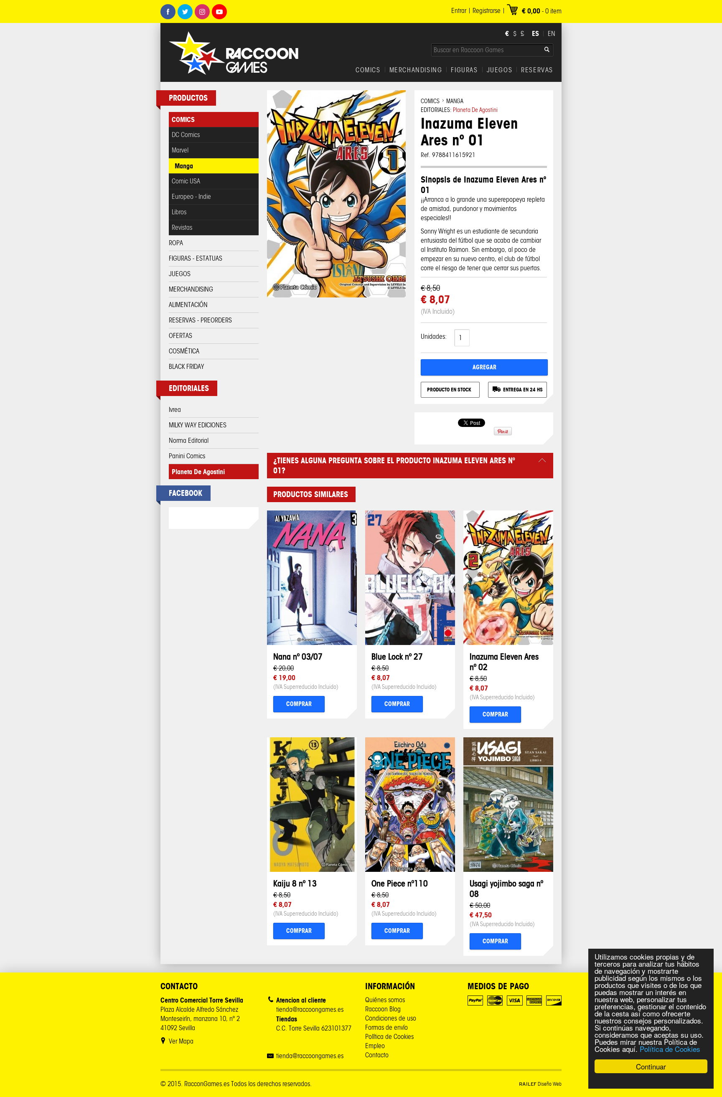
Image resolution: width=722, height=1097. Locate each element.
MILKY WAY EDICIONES (197, 425)
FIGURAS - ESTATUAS (195, 258)
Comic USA (186, 181)
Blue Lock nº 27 (397, 656)
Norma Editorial (188, 440)
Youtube (219, 11)
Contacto (377, 1055)
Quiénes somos (385, 1000)
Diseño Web (540, 1084)
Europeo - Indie (191, 197)
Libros (179, 212)
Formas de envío (386, 1027)
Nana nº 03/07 (298, 656)
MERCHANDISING (415, 70)
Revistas (182, 227)
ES (535, 33)
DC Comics (186, 135)
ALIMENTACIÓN (188, 305)
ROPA (176, 243)
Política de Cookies (670, 1049)
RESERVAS (537, 70)
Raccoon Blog (383, 1009)
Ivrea (175, 410)
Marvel (180, 150)
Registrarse (487, 11)
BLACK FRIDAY (186, 367)
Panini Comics (187, 456)
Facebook (167, 11)
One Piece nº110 (399, 883)
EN (551, 34)
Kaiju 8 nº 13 (295, 883)
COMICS (368, 70)
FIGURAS (464, 70)
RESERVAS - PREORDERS (200, 320)
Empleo (375, 1046)
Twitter (185, 11)
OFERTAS (180, 336)
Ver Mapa (181, 1041)
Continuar (651, 1066)
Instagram (202, 11)
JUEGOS (500, 70)
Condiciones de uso (390, 1018)
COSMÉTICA (184, 351)
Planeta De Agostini (198, 471)
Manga (184, 166)
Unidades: (434, 336)
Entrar (458, 11)
